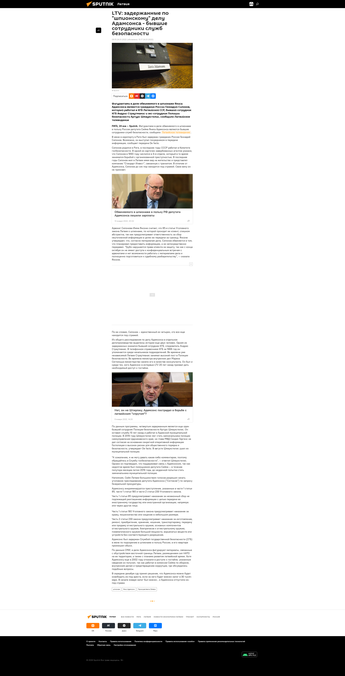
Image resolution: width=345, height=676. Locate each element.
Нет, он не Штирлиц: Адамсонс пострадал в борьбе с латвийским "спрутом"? (151, 411)
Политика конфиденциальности (148, 641)
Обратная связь (104, 645)
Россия (216, 617)
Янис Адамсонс (129, 589)
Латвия (147, 617)
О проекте (90, 641)
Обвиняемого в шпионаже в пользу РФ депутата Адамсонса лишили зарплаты (147, 213)
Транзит (190, 617)
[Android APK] (249, 655)
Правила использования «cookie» (180, 641)
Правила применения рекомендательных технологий (221, 641)
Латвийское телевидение (176, 132)
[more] (188, 220)
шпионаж (116, 589)
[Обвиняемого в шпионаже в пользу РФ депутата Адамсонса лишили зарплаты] (152, 191)
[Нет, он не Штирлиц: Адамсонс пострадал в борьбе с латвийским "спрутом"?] (152, 389)
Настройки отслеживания (125, 645)
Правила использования (120, 641)
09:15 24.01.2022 (119, 39)
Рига (139, 617)
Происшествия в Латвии (147, 589)
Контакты (103, 641)
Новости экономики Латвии (168, 617)
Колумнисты (203, 617)
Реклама (90, 645)
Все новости (127, 617)
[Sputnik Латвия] (101, 7)
